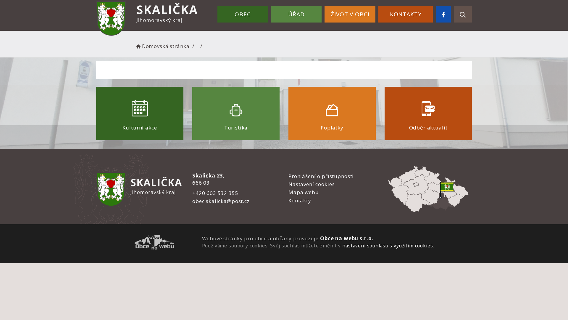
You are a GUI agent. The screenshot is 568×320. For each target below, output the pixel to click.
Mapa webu (303, 192)
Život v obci (350, 14)
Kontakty (406, 14)
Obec (243, 14)
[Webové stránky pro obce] (154, 243)
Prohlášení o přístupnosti (321, 176)
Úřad (296, 14)
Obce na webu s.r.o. (346, 238)
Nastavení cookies (311, 184)
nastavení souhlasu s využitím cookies (387, 245)
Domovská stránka (165, 46)
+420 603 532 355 (215, 193)
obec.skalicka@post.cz (221, 201)
